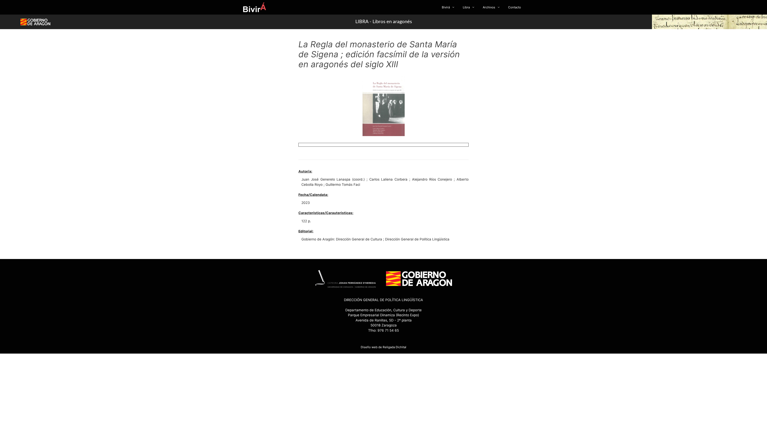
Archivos (489, 7)
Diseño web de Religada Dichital (383, 347)
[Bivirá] (254, 7)
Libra (466, 7)
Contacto (514, 7)
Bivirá (446, 7)
